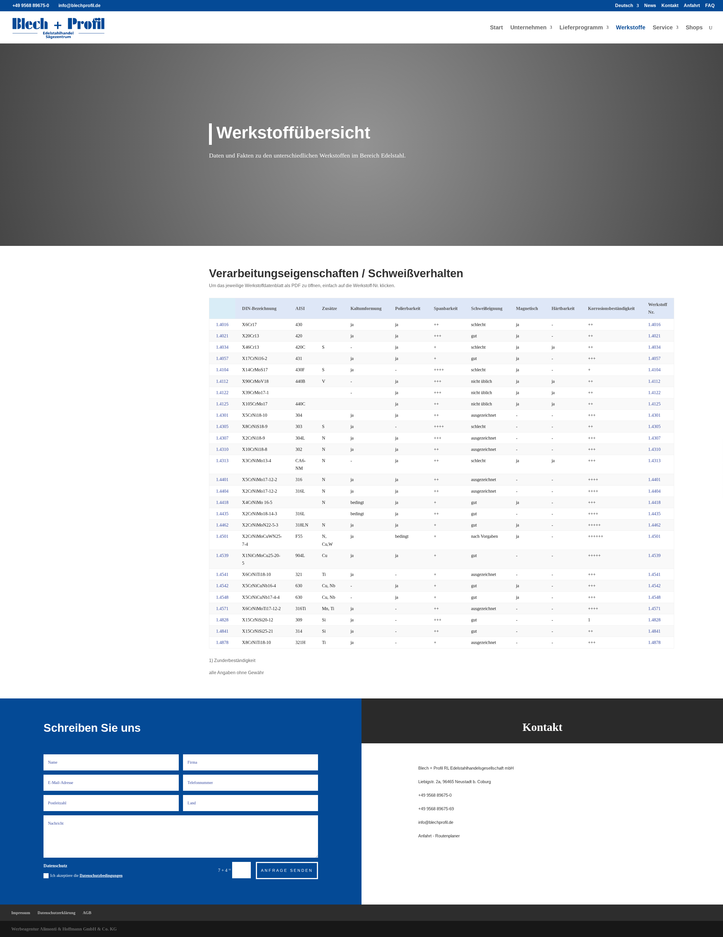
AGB (87, 913)
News (650, 5)
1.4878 (222, 642)
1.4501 (222, 536)
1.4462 (222, 525)
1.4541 (222, 574)
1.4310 (222, 449)
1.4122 (222, 392)
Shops (694, 27)
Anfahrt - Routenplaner (439, 835)
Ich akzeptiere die (86, 875)
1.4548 (222, 597)
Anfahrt (692, 5)
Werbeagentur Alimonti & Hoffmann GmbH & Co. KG (64, 929)
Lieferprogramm (581, 27)
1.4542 (222, 585)
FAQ (710, 5)
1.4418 (222, 502)
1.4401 (222, 479)
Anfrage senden (287, 870)
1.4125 (222, 403)
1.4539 (222, 555)
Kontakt (669, 5)
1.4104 (222, 369)
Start (496, 27)
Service (663, 27)
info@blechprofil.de (435, 822)
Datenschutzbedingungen (101, 875)
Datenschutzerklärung (56, 913)
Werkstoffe (630, 27)
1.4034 (222, 347)
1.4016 (222, 324)
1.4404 (222, 491)
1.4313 (222, 460)
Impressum (20, 913)
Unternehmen (528, 27)
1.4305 (222, 426)
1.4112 (222, 381)
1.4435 (222, 513)
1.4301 (222, 415)
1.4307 (222, 438)
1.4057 (222, 358)
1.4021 (222, 335)
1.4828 (222, 619)
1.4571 (222, 608)
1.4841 (222, 631)
